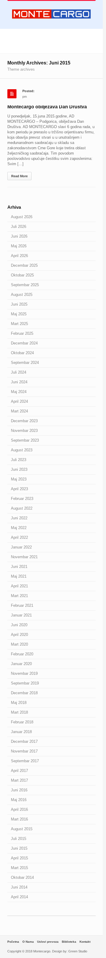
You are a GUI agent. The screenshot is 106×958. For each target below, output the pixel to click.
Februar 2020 (22, 654)
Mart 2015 (19, 868)
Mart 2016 (19, 819)
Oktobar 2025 (22, 275)
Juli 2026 (18, 226)
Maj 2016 (18, 800)
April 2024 (19, 401)
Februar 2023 (22, 498)
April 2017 (19, 770)
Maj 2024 (18, 392)
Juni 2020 (19, 625)
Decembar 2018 (24, 693)
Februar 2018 (22, 722)
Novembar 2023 (24, 430)
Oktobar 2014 (22, 877)
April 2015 (19, 858)
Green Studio (77, 951)
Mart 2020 (19, 644)
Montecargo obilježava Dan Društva (47, 106)
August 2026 (21, 217)
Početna (13, 941)
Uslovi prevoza (48, 941)
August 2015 (21, 829)
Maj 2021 (18, 576)
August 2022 (21, 508)
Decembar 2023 (24, 421)
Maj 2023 (18, 479)
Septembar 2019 (25, 683)
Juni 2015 (19, 848)
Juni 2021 (19, 566)
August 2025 (21, 294)
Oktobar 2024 (22, 353)
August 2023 (21, 450)
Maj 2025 (18, 314)
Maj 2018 (18, 702)
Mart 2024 (19, 411)
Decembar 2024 (24, 343)
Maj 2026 (18, 246)
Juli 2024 (18, 372)
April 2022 (19, 537)
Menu (51, 38)
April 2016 (19, 809)
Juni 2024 (19, 382)
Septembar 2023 (25, 440)
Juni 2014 (19, 887)
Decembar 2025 (24, 265)
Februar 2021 (22, 605)
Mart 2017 (19, 780)
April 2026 (19, 255)
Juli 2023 (18, 460)
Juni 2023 (19, 469)
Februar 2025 (22, 333)
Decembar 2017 (24, 741)
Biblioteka (69, 941)
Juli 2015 (18, 838)
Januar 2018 (21, 732)
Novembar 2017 (24, 751)
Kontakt (85, 941)
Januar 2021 (21, 615)
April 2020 (19, 634)
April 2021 (19, 586)
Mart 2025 (19, 323)
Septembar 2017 (25, 761)
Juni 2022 (19, 518)
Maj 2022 (18, 528)
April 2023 (19, 489)
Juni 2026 (19, 236)
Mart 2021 (19, 596)
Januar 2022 (21, 547)
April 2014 (19, 897)
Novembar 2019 (24, 673)
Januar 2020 (21, 664)
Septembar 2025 (25, 285)
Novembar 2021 (24, 557)
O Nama (28, 941)
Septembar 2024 (25, 362)
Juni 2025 (19, 304)
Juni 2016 (19, 790)
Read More (19, 176)
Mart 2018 (19, 712)
